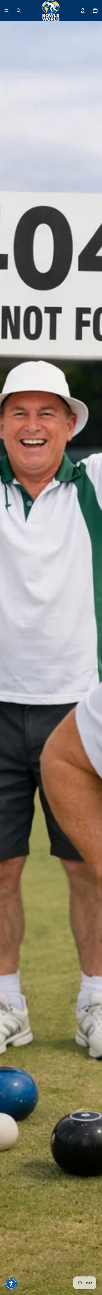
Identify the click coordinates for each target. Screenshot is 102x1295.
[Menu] (6, 10)
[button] (11, 1283)
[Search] (18, 10)
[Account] (82, 10)
